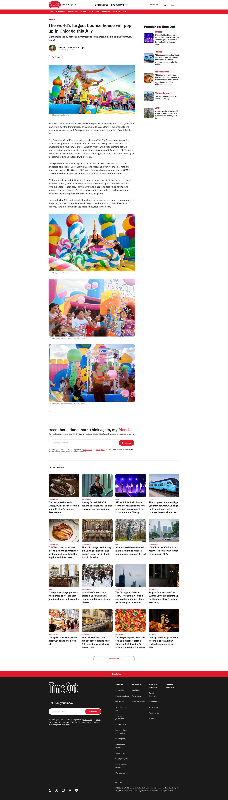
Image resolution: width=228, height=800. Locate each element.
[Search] (164, 4)
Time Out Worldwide (153, 694)
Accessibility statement (120, 746)
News (51, 12)
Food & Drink (73, 12)
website (52, 207)
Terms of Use (87, 450)
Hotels (125, 12)
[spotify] (76, 790)
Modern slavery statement (121, 766)
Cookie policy (120, 739)
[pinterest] (70, 790)
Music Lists (153, 708)
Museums (116, 12)
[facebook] (50, 790)
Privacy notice (120, 725)
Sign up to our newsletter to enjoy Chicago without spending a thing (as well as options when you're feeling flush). (91, 435)
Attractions (106, 12)
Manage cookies (121, 773)
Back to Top (116, 674)
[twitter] (56, 790)
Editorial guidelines (119, 717)
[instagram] (63, 790)
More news (114, 659)
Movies (151, 719)
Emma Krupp (77, 47)
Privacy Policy (100, 450)
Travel (91, 12)
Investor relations (122, 696)
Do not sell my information (121, 731)
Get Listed (136, 690)
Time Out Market (138, 702)
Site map (118, 782)
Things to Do (60, 12)
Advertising (136, 696)
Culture (83, 12)
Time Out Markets (119, 5)
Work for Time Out (120, 709)
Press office (119, 690)
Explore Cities (101, 5)
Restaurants (154, 713)
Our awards (119, 702)
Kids (97, 12)
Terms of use (120, 753)
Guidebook (153, 702)
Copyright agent (121, 759)
